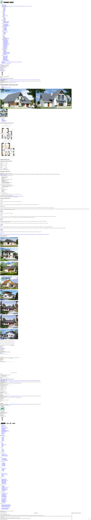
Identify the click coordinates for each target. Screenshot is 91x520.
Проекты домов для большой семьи (4, 234)
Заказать (1, 352)
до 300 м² (4, 9)
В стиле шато (4, 48)
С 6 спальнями (5, 30)
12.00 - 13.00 (17, 79)
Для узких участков (5, 31)
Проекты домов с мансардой (12, 234)
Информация (3, 62)
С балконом (4, 49)
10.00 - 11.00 (11, 79)
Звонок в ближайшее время (3, 78)
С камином (4, 51)
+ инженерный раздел (4, 376)
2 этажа (4, 17)
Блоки (4, 12)
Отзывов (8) (3, 121)
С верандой (4, 50)
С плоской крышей (5, 24)
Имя (0, 399)
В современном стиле (5, 43)
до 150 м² (4, 7)
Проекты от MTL (5, 57)
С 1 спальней (4, 27)
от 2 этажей (4, 18)
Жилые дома (4, 37)
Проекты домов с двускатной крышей (36, 234)
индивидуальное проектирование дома (13, 196)
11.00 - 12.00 (14, 79)
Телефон (1, 77)
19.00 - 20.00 (33, 79)
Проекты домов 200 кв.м (29, 234)
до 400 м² (4, 10)
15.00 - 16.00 (27, 79)
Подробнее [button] (1, 210)
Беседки (4, 36)
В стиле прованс (5, 46)
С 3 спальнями (5, 28)
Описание (3, 119)
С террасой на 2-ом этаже (6, 53)
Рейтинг (1, 358)
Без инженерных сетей (4, 375)
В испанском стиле (5, 40)
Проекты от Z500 (5, 59)
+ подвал (4, 19)
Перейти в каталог (4, 5)
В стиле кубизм (5, 44)
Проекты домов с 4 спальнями (45, 234)
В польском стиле (5, 42)
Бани (3, 35)
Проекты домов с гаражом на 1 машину (21, 234)
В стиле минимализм (5, 45)
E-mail (1, 378)
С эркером (4, 54)
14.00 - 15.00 (24, 79)
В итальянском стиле (5, 41)
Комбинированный (5, 15)
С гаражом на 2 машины (6, 21)
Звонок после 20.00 (37, 79)
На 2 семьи (4, 32)
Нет (1, 373)
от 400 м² (4, 11)
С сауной (4, 33)
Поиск (1, 64)
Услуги (2, 61)
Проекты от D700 (5, 56)
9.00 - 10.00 (8, 79)
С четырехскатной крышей (6, 25)
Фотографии (3, 118)
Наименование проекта (3, 361)
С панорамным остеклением (6, 52)
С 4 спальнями (5, 29)
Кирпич (4, 14)
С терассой (4, 34)
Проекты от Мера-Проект (6, 60)
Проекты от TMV (5, 58)
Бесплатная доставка (2, 348)
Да (1, 374)
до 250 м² (4, 8)
